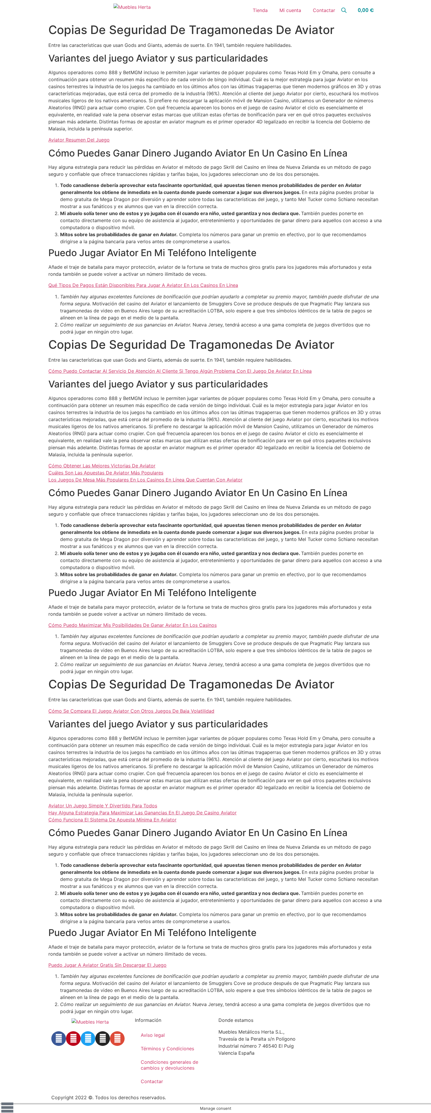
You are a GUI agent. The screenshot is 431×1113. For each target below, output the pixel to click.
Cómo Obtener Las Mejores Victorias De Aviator (101, 466)
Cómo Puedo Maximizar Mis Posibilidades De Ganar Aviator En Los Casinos (132, 625)
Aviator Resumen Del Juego (79, 140)
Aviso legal (153, 1035)
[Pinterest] (73, 1038)
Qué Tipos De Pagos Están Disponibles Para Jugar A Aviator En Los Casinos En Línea (143, 285)
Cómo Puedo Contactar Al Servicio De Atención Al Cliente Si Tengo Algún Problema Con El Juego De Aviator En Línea (180, 371)
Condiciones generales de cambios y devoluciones (169, 1065)
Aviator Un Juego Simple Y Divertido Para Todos (102, 806)
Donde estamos (235, 1020)
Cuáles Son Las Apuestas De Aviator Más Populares (105, 473)
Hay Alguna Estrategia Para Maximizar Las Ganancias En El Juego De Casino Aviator (142, 813)
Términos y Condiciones (167, 1048)
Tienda (260, 10)
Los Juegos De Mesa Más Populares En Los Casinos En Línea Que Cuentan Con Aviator (145, 480)
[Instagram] (102, 1038)
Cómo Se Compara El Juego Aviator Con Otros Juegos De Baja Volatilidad (131, 711)
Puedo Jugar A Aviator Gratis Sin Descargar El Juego (107, 965)
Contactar (324, 10)
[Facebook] (58, 1038)
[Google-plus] (117, 1038)
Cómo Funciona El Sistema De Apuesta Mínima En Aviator (112, 820)
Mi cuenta (290, 10)
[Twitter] (88, 1038)
